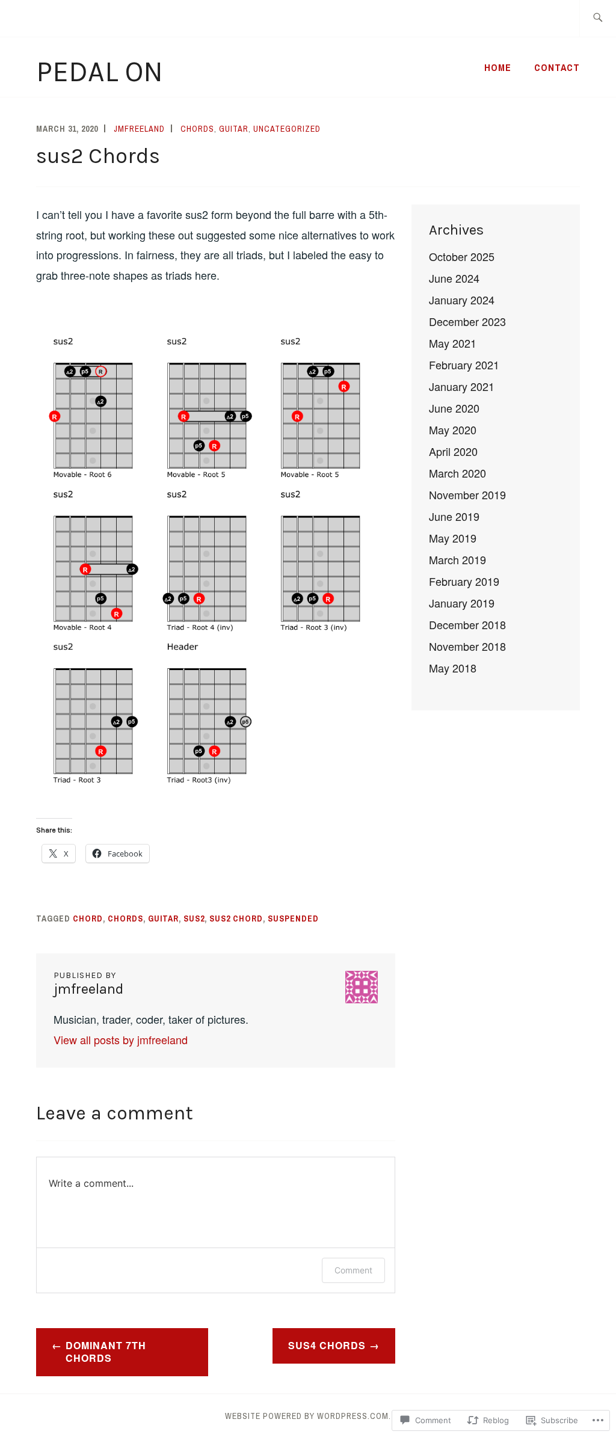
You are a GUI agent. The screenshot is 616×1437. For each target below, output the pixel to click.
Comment (353, 1270)
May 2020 (452, 429)
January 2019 (461, 603)
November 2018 (467, 646)
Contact (557, 67)
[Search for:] (597, 18)
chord (88, 918)
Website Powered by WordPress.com (307, 1416)
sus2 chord (236, 918)
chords (197, 128)
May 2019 (452, 538)
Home (497, 67)
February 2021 (464, 364)
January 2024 (461, 299)
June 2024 (454, 278)
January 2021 (461, 386)
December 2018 (467, 624)
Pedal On (99, 71)
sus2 (194, 918)
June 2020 (454, 408)
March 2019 (457, 559)
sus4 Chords (327, 1345)
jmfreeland (139, 128)
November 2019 (467, 494)
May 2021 (452, 343)
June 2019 (454, 516)
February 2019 (464, 581)
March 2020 (457, 473)
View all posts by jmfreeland (121, 1039)
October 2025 (461, 256)
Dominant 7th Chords (106, 1351)
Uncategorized (287, 128)
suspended (293, 918)
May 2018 (452, 667)
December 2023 (467, 321)
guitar (233, 128)
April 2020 (453, 451)
